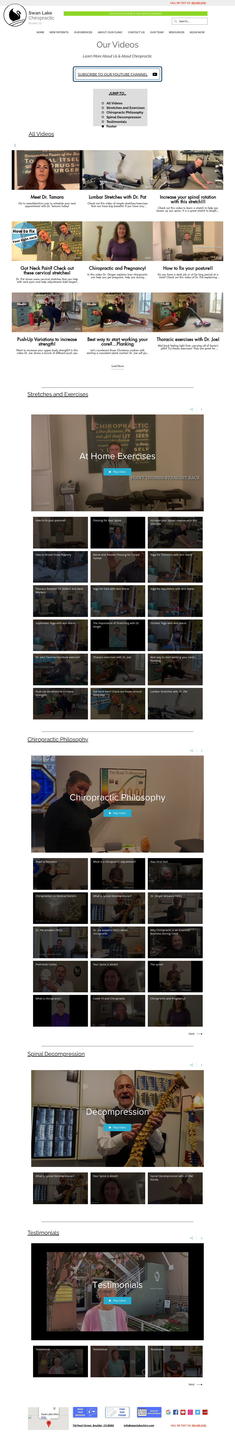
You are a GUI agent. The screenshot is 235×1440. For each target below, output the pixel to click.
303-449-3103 (198, 3)
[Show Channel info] (200, 409)
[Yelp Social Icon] (205, 1412)
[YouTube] (155, 74)
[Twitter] (197, 1412)
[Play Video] (47, 170)
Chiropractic (41, 18)
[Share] (192, 409)
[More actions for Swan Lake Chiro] (17, 145)
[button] (110, 32)
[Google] (168, 1412)
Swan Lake (40, 13)
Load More (117, 366)
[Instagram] (190, 1412)
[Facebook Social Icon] (175, 1412)
